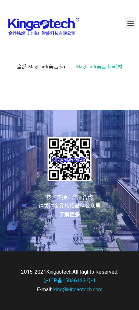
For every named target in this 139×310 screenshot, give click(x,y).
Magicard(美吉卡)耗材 (99, 66)
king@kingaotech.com (77, 290)
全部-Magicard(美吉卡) (41, 66)
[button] (130, 23)
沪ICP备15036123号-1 (70, 280)
